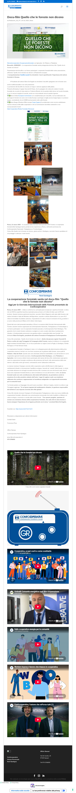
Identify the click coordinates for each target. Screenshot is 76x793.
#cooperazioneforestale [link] (27, 63)
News (31, 20)
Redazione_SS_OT (14, 20)
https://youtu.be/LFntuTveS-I (24, 409)
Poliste (64, 779)
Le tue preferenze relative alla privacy (46, 791)
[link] (25, 75)
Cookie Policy (5, 782)
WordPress (38, 779)
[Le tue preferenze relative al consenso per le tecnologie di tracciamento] (73, 790)
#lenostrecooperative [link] (13, 63)
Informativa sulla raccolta (20, 791)
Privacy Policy (15, 782)
